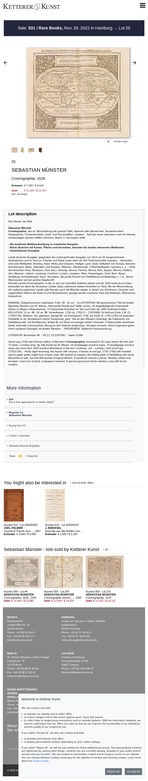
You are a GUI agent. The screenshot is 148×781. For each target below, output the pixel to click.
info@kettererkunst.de (19, 640)
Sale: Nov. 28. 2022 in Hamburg (66, 28)
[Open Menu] (142, 5)
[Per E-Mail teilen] (19, 456)
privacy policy (40, 760)
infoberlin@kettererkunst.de (23, 676)
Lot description (22, 214)
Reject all (113, 771)
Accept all (133, 771)
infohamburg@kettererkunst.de (79, 640)
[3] (134, 62)
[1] (5, 62)
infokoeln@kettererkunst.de (77, 672)
